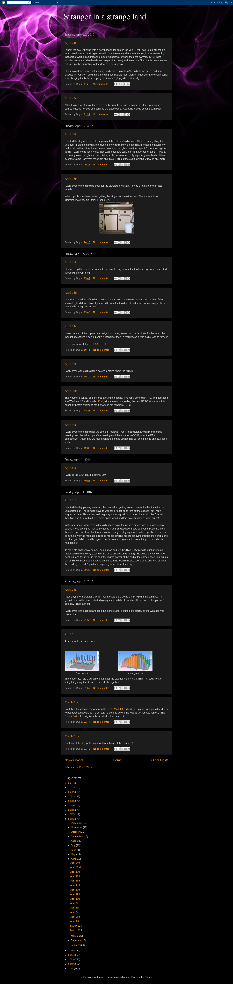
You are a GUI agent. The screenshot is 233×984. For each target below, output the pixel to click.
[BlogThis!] (118, 84)
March (74, 936)
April (73, 859)
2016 (71, 819)
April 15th (71, 262)
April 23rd (71, 98)
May (73, 854)
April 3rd (70, 500)
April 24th (71, 43)
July (73, 845)
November (77, 827)
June (74, 850)
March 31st (72, 702)
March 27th (72, 736)
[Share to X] (122, 84)
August (75, 841)
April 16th (71, 179)
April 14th (71, 292)
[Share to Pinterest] (128, 84)
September (77, 836)
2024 (71, 783)
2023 (71, 787)
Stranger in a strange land (105, 16)
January (75, 945)
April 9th (70, 425)
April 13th (71, 326)
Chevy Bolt (71, 716)
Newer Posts (73, 760)
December (77, 823)
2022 (71, 792)
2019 (71, 805)
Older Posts (160, 760)
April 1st (70, 634)
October (75, 832)
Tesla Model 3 (115, 709)
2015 (71, 950)
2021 (71, 796)
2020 (71, 801)
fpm (128, 977)
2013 (71, 959)
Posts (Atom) (86, 767)
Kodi (100, 401)
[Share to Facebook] (125, 84)
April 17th (71, 134)
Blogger (148, 977)
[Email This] (115, 84)
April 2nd (71, 589)
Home (117, 760)
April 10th (71, 391)
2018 (71, 810)
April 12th (71, 364)
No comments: (101, 84)
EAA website (100, 344)
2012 (71, 964)
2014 (71, 955)
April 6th (70, 468)
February (76, 940)
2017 (71, 814)
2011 (71, 968)
